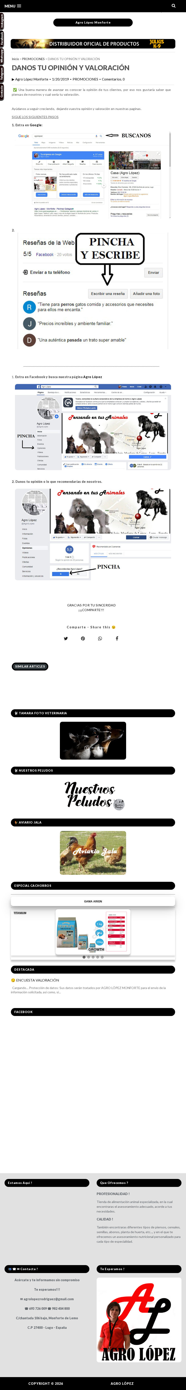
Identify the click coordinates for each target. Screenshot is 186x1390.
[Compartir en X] (66, 638)
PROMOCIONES (33, 59)
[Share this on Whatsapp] (100, 638)
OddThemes (146, 1383)
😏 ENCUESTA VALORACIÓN (35, 980)
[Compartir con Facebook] (117, 638)
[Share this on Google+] (83, 638)
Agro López (92, 377)
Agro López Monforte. (87, 1383)
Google (36, 125)
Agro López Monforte (93, 22)
